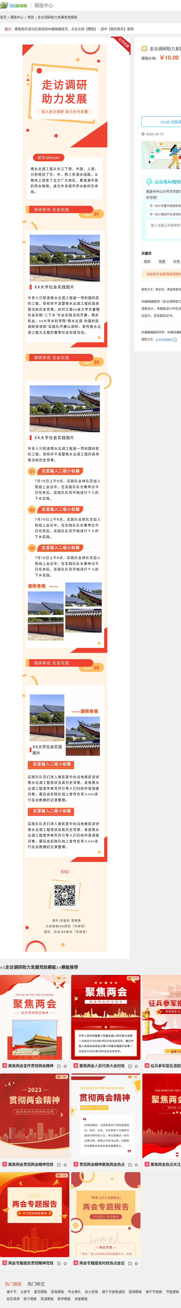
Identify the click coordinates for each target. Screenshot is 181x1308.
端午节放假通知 (113, 1291)
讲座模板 (81, 1298)
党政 (30, 17)
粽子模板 (30, 1298)
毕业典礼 (74, 1291)
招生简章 (13, 1298)
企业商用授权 (164, 340)
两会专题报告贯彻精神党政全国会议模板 (27, 1264)
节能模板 (172, 1291)
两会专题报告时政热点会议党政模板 (99, 1264)
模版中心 (17, 17)
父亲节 (25, 1291)
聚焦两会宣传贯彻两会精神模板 (27, 1067)
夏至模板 (40, 1291)
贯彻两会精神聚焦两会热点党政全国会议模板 (99, 1166)
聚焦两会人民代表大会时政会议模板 (99, 1067)
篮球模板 (135, 1291)
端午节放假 (154, 1291)
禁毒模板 (57, 1291)
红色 (176, 261)
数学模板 (64, 1298)
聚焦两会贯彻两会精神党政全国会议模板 (27, 1166)
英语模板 (47, 1298)
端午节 (11, 1291)
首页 (3, 17)
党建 (162, 261)
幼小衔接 (91, 1291)
